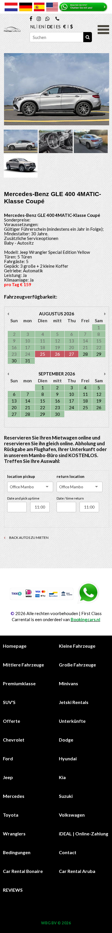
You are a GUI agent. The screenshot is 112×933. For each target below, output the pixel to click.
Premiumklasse (19, 683)
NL (33, 26)
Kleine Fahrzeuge (77, 646)
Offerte (11, 721)
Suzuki (66, 796)
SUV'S (9, 702)
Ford (8, 758)
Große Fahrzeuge (77, 664)
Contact (67, 852)
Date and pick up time (23, 498)
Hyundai (68, 758)
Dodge (66, 739)
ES (58, 26)
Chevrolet (13, 739)
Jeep (8, 777)
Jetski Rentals (73, 702)
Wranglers (14, 833)
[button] (103, 29)
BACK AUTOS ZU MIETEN (29, 537)
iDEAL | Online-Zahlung (83, 833)
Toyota (10, 814)
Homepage (14, 646)
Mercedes (13, 796)
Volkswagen (72, 814)
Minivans (68, 683)
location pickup (21, 476)
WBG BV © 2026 (56, 923)
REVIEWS (13, 890)
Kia (62, 777)
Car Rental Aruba (77, 871)
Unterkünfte (72, 721)
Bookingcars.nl (85, 619)
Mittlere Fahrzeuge (23, 664)
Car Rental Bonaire (23, 871)
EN (41, 26)
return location (70, 476)
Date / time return (70, 498)
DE (50, 26)
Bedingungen (16, 852)
